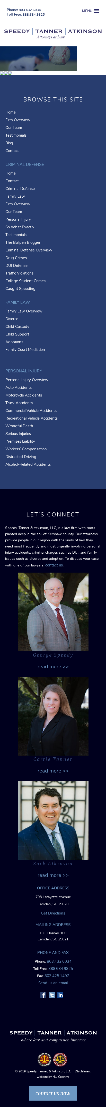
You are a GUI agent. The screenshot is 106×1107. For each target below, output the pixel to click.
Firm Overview (17, 120)
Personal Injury (18, 219)
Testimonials (15, 135)
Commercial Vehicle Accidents (31, 411)
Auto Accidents (18, 388)
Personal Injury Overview (26, 380)
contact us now (53, 1093)
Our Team (13, 128)
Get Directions (53, 913)
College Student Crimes (25, 281)
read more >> (53, 666)
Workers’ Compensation (26, 449)
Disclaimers (83, 1071)
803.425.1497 (57, 976)
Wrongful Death (19, 426)
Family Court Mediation (25, 350)
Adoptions (14, 342)
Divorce (11, 319)
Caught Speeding (20, 289)
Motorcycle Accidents (23, 395)
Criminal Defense (20, 189)
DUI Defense (16, 266)
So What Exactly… (21, 227)
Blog (9, 143)
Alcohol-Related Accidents (28, 464)
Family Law (15, 196)
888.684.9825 (34, 14)
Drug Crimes (16, 258)
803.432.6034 (30, 10)
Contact (12, 151)
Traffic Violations (19, 273)
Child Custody (17, 327)
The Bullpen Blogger (22, 243)
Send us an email (53, 983)
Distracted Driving (20, 457)
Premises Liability (20, 441)
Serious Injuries (18, 434)
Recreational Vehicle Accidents (31, 418)
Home (10, 112)
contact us (54, 565)
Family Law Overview (23, 311)
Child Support (17, 334)
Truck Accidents (19, 403)
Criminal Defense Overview (28, 250)
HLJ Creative (60, 1076)
